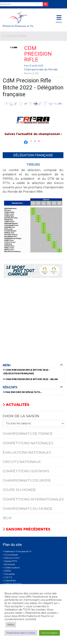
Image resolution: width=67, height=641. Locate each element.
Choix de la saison (21, 416)
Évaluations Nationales (27, 452)
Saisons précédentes (27, 529)
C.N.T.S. (8, 577)
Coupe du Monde (19, 490)
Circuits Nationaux (22, 462)
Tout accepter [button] (49, 632)
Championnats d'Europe (27, 480)
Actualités (17, 404)
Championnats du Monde (41, 69)
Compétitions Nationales (28, 443)
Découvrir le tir (12, 557)
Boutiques (9, 564)
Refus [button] (11, 624)
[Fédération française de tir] (22, 19)
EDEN (7, 570)
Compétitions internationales (33, 499)
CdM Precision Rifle (38, 54)
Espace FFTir (10, 561)
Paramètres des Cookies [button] (21, 632)
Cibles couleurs (12, 567)
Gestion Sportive (12, 583)
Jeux (7, 518)
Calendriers (10, 580)
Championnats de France (28, 433)
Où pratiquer (11, 554)
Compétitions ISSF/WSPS (26, 471)
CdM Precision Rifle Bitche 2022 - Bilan (31, 379)
